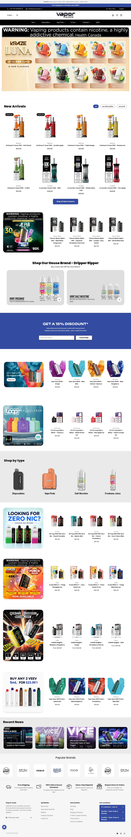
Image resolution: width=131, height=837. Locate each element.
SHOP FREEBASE (17, 298)
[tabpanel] (65, 158)
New (33, 22)
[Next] (109, 5)
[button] (121, 15)
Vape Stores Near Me (47, 809)
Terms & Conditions (76, 821)
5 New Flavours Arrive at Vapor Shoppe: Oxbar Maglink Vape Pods (113, 743)
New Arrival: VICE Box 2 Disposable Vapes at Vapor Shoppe (80, 743)
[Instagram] (121, 833)
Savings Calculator (47, 815)
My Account (44, 806)
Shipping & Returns (76, 812)
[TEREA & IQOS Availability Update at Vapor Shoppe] (18, 738)
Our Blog (73, 806)
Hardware (86, 22)
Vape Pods (60, 22)
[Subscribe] (29, 818)
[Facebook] (117, 833)
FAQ (71, 809)
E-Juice (73, 22)
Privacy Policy (74, 818)
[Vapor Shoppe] (65, 15)
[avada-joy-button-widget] (4, 827)
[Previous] (22, 5)
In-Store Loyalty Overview (78, 815)
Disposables (46, 22)
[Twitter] (124, 833)
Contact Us (44, 818)
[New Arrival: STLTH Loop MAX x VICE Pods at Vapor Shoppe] (49, 738)
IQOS (98, 22)
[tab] (96, 106)
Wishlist (43, 812)
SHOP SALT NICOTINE (79, 296)
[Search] (17, 15)
